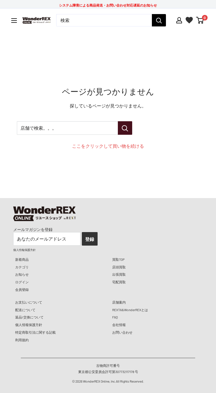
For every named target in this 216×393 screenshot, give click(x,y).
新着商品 (22, 259)
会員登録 (22, 289)
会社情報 (119, 325)
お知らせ (22, 274)
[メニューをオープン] (14, 20)
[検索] (159, 20)
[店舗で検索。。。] (125, 128)
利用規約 (22, 340)
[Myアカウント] (179, 20)
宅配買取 (119, 282)
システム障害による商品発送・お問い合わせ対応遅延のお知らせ (108, 5)
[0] (200, 20)
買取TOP (118, 259)
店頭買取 (119, 267)
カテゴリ (22, 267)
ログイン (22, 282)
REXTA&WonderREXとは (130, 310)
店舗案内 (119, 302)
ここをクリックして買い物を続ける (108, 146)
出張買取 (119, 274)
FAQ (115, 317)
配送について (25, 310)
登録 (89, 239)
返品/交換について (29, 317)
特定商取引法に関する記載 (35, 332)
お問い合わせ (122, 332)
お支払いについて (28, 302)
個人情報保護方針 (28, 325)
